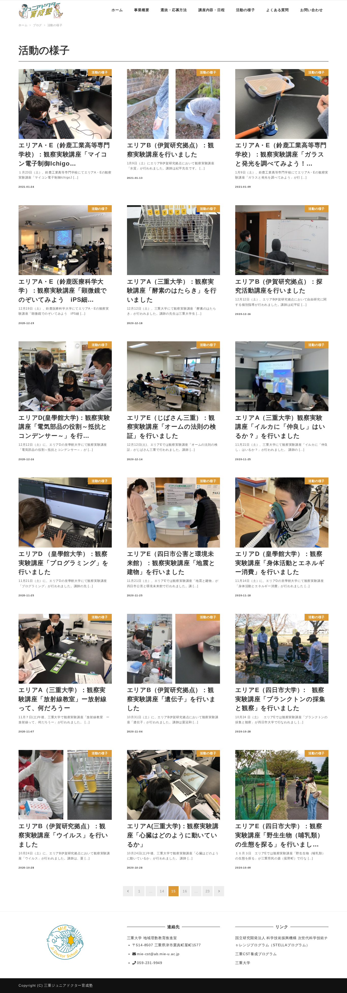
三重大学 (242, 963)
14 (162, 891)
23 (208, 891)
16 (185, 891)
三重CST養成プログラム (256, 954)
